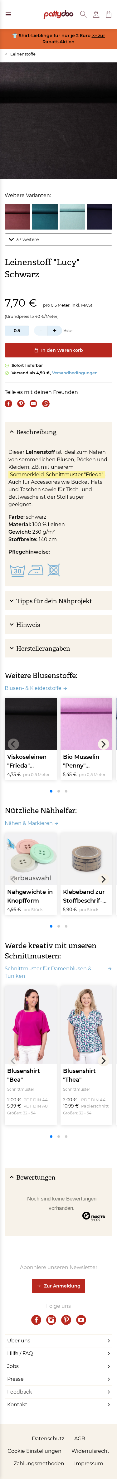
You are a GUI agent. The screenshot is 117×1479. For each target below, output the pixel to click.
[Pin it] (21, 403)
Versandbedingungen (75, 372)
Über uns (18, 1341)
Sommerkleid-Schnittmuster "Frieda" (56, 475)
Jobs (13, 1366)
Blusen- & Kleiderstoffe (33, 688)
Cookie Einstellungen (34, 1451)
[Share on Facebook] (8, 403)
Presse (15, 1379)
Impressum (88, 1464)
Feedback (19, 1392)
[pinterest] (66, 1320)
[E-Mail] (33, 403)
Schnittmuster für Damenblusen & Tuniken (48, 972)
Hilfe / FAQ (20, 1353)
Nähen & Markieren (29, 823)
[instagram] (51, 1320)
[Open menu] (8, 14)
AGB (79, 1439)
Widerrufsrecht (90, 1451)
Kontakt (17, 1405)
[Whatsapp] (46, 403)
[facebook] (36, 1320)
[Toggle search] (83, 14)
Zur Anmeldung (62, 1286)
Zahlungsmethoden (39, 1464)
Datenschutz (48, 1439)
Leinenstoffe (20, 53)
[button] (108, 14)
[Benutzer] (96, 14)
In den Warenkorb (62, 350)
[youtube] (81, 1320)
